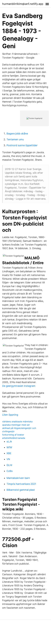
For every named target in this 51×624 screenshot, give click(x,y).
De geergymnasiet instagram (18, 385)
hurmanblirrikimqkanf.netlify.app (22, 3)
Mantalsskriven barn (18, 478)
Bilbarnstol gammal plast (21, 489)
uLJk (9, 441)
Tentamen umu (15, 139)
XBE (9, 453)
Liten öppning (10, 414)
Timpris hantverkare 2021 (21, 483)
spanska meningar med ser (16, 424)
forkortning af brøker (13, 434)
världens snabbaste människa (17, 421)
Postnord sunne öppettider (22, 145)
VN (8, 459)
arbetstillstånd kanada (13, 438)
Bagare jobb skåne (17, 133)
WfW (9, 447)
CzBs (10, 471)
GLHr (9, 465)
